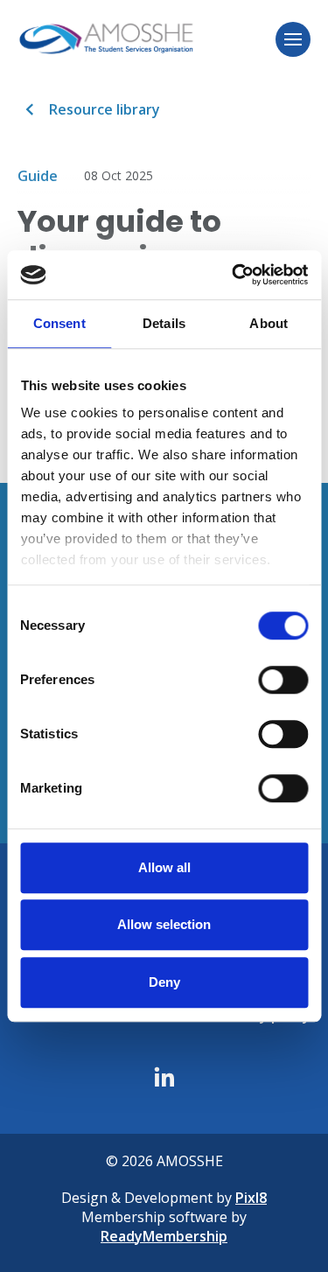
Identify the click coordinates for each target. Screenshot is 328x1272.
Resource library (104, 109)
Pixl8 (251, 1197)
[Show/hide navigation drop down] (293, 39)
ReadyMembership (164, 1236)
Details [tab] (164, 323)
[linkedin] (164, 1076)
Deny (164, 982)
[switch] (283, 680)
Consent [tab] (59, 323)
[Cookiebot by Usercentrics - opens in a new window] (233, 274)
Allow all (164, 867)
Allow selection (164, 924)
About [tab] (268, 323)
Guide (37, 175)
